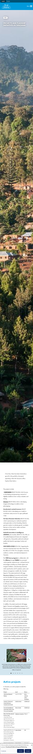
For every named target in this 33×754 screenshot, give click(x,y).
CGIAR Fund (26, 701)
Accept (28, 751)
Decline (20, 751)
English (3, 1)
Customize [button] (3, 751)
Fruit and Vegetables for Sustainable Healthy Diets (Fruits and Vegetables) (9, 709)
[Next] (28, 659)
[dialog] (16, 748)
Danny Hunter (18, 707)
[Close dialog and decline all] (31, 744)
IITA (25, 730)
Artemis (5, 502)
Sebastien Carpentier (19, 714)
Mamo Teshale (18, 730)
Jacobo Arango (18, 701)
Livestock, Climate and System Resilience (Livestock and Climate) (8, 703)
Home (5, 17)
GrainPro (17, 606)
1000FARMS (8, 492)
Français (8, 1)
